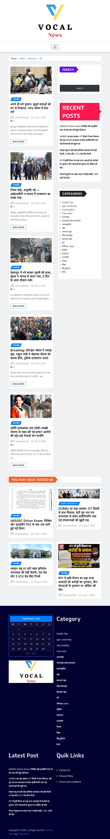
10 (19, 639)
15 (49, 639)
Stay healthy (68, 209)
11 (25, 639)
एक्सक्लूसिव (66, 224)
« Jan (27, 653)
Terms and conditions (70, 781)
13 (37, 639)
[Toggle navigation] (55, 47)
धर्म (63, 242)
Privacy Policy (66, 776)
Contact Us (64, 770)
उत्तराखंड (65, 216)
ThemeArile (23, 834)
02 (41, 58)
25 (25, 648)
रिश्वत (64, 260)
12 (31, 639)
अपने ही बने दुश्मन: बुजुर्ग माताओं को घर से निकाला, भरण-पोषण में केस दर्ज (30, 108)
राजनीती (65, 257)
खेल (63, 227)
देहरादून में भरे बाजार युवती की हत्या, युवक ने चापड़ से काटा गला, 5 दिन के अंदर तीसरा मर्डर (30, 276)
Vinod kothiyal (22, 117)
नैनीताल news (68, 246)
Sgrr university (69, 206)
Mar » (34, 653)
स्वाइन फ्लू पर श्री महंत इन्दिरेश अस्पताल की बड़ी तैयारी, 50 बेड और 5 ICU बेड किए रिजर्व (28, 572)
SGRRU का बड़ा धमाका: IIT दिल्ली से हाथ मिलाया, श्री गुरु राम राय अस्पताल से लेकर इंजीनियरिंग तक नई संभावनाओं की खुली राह (79, 140)
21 (43, 643)
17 (19, 643)
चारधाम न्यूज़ (67, 231)
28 (43, 648)
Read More (18, 141)
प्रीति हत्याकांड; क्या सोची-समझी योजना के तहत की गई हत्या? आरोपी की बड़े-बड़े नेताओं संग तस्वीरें (30, 431)
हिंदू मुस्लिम (66, 268)
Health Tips (68, 202)
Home (14, 58)
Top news (67, 213)
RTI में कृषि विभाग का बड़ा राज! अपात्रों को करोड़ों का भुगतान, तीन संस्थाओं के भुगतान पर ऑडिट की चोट (79, 164)
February (32, 58)
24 (19, 648)
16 (13, 643)
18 (25, 643)
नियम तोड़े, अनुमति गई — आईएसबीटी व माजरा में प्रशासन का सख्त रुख (30, 193)
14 (43, 639)
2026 (22, 58)
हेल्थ (64, 271)
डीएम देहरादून (67, 235)
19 (31, 643)
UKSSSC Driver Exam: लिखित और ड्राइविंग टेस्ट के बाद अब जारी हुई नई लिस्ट (31, 524)
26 (31, 648)
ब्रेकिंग (64, 249)
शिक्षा (64, 264)
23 (13, 648)
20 (37, 643)
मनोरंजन (65, 253)
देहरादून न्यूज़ (67, 238)
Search (68, 69)
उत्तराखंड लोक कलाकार (71, 220)
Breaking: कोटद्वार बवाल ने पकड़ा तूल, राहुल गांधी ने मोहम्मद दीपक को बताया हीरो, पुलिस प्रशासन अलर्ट (31, 354)
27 (37, 648)
